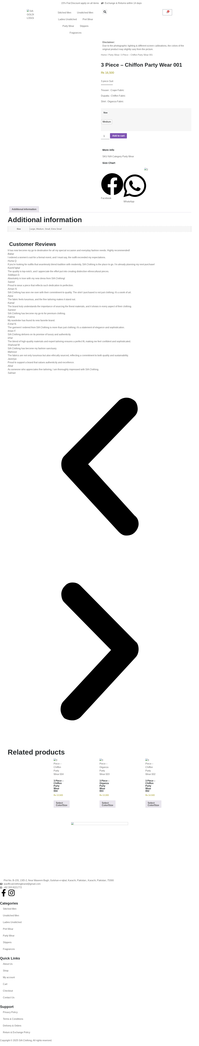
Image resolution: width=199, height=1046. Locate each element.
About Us (8, 964)
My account (9, 977)
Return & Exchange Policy (16, 1032)
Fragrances (75, 33)
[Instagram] (11, 892)
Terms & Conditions (13, 1019)
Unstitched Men (85, 12)
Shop (5, 970)
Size (105, 112)
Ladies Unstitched (67, 19)
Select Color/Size (61, 804)
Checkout (8, 991)
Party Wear (68, 26)
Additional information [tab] (24, 209)
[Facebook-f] (3, 892)
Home (104, 55)
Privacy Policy (10, 1012)
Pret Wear (88, 19)
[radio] (107, 122)
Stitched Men (64, 12)
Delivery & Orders (12, 1025)
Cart (5, 984)
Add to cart (118, 135)
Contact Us (8, 997)
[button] (104, 11)
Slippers (84, 26)
